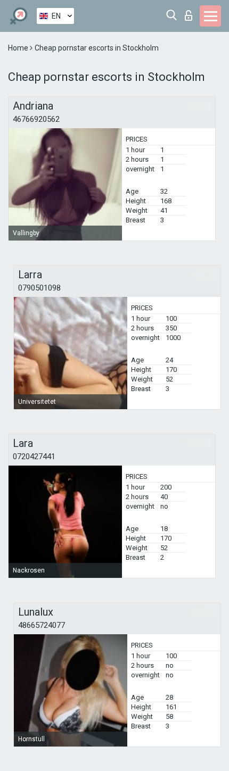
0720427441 (34, 456)
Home (19, 48)
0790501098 (39, 288)
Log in (191, 12)
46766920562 (36, 119)
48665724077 (41, 625)
